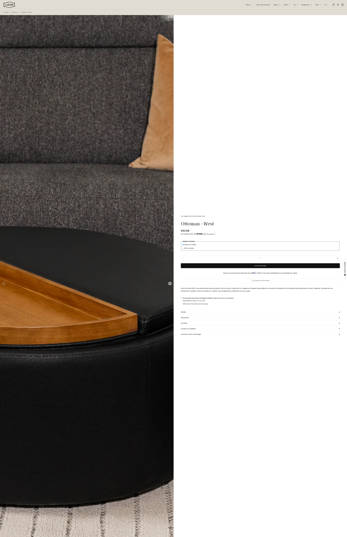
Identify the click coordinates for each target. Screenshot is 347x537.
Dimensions (185, 318)
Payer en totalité (190, 245)
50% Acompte (189, 248)
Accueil (6, 12)
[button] (3, 283)
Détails (183, 312)
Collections (14, 12)
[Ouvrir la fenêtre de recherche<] (338, 5)
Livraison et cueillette (188, 329)
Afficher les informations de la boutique (195, 304)
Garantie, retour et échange (191, 334)
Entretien (184, 323)
